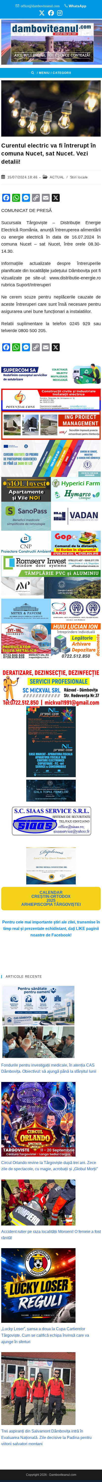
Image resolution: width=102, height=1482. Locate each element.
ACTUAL (57, 177)
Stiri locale (79, 177)
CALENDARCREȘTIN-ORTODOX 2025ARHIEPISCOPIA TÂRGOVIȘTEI (51, 898)
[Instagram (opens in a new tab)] (59, 13)
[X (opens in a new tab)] (41, 13)
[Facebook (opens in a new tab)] (51, 13)
